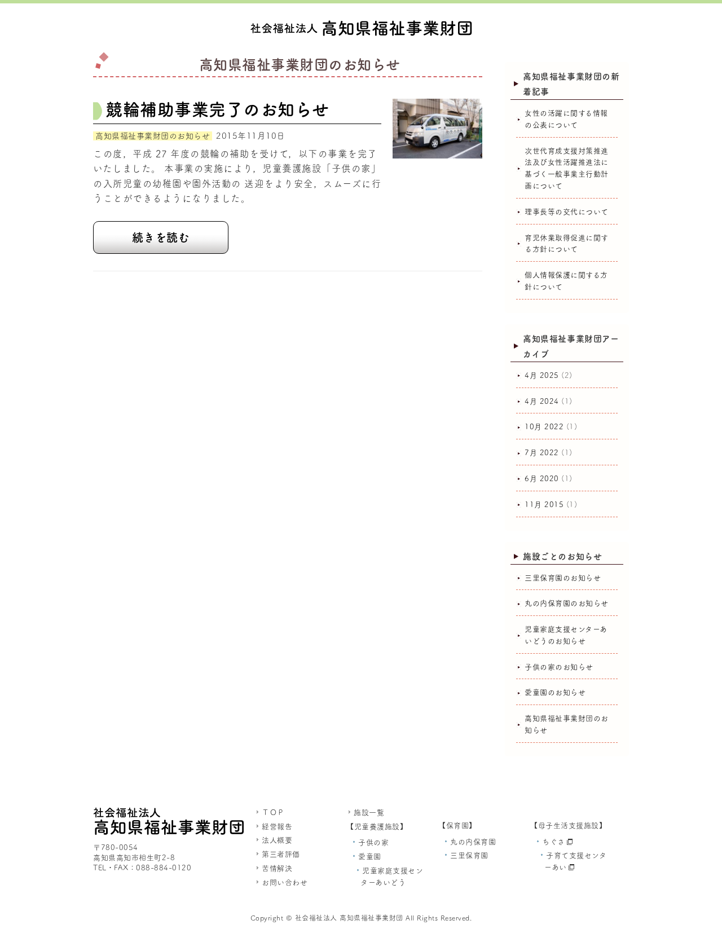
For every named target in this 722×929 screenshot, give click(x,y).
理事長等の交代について (567, 211)
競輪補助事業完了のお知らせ (217, 109)
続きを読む (161, 237)
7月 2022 (542, 452)
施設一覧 (369, 812)
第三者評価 (281, 854)
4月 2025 (542, 375)
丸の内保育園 (473, 842)
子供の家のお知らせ (559, 667)
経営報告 (277, 826)
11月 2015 (544, 504)
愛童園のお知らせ (555, 692)
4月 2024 (542, 401)
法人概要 (277, 840)
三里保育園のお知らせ (563, 578)
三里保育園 (469, 855)
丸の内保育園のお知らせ (567, 603)
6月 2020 (542, 478)
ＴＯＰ (273, 812)
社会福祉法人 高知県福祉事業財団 (349, 917)
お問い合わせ (284, 882)
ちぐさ (553, 842)
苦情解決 (277, 868)
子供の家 (373, 842)
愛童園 (369, 856)
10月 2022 (544, 426)
